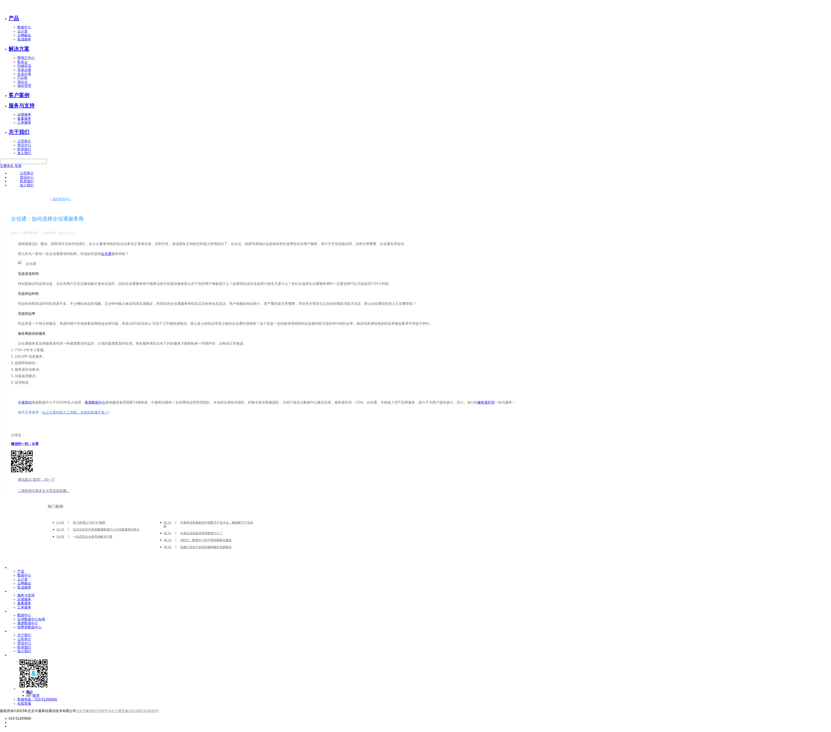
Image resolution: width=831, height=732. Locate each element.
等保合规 (24, 70)
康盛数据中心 (95, 402)
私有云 (22, 62)
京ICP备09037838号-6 (93, 711)
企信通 (106, 254)
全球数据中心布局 (31, 619)
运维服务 (24, 114)
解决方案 (19, 49)
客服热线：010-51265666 (37, 699)
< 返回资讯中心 (60, 199)
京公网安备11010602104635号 (135, 711)
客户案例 (19, 95)
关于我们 (19, 132)
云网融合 (24, 35)
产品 (14, 18)
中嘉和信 (25, 402)
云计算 (22, 31)
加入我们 (24, 153)
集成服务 (24, 39)
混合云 (22, 82)
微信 (29, 691)
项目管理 (24, 86)
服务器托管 (486, 402)
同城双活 (24, 66)
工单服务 (24, 122)
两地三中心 (26, 58)
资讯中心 (24, 145)
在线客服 (24, 703)
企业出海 (24, 74)
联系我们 (24, 149)
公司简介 (24, 141)
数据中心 (24, 27)
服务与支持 (22, 105)
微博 (35, 695)
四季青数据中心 (29, 627)
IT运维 (22, 78)
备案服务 (24, 118)
